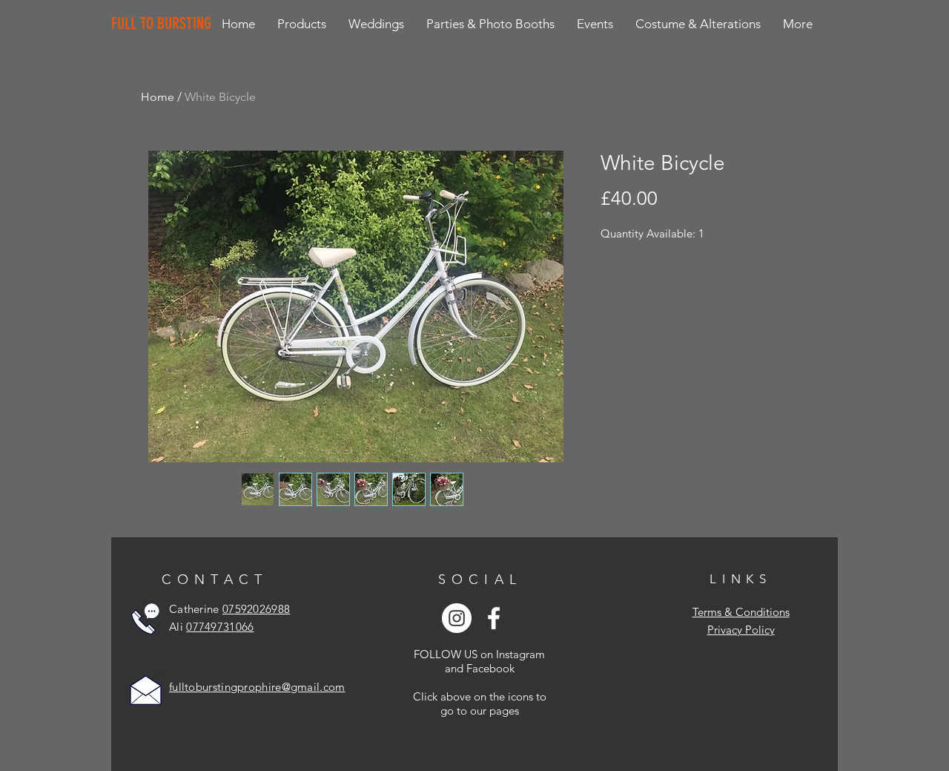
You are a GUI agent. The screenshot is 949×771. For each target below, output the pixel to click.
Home (157, 97)
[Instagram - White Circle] (457, 618)
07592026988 (256, 609)
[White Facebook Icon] (494, 618)
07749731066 (220, 627)
